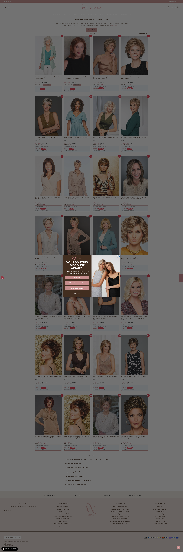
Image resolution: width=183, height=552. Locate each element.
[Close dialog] (118, 256)
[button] (9, 549)
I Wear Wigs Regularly (77, 288)
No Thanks (77, 293)
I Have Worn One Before (77, 283)
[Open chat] (178, 547)
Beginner (77, 277)
